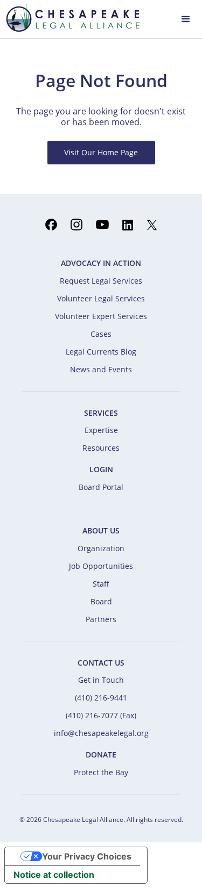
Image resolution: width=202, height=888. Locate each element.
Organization (101, 548)
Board (101, 601)
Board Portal (101, 487)
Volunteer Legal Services (101, 298)
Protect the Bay (101, 772)
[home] (70, 17)
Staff (101, 584)
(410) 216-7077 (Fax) (101, 715)
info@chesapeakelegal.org (101, 733)
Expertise (101, 430)
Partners (101, 619)
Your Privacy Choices (86, 856)
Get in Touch (101, 680)
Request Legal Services (101, 281)
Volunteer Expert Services (101, 316)
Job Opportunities (101, 566)
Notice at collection (53, 874)
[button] (186, 18)
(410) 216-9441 (101, 697)
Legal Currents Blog (101, 351)
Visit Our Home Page (101, 152)
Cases (101, 334)
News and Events (101, 369)
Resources (101, 448)
